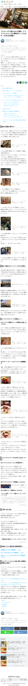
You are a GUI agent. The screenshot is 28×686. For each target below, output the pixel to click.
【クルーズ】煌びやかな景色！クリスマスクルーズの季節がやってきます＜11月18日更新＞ (14, 34)
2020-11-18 (8, 39)
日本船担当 (8, 41)
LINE (3, 600)
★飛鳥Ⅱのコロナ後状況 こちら (11, 550)
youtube (4, 606)
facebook (4, 604)
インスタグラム (6, 602)
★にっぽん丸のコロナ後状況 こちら (12, 552)
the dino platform (15, 685)
